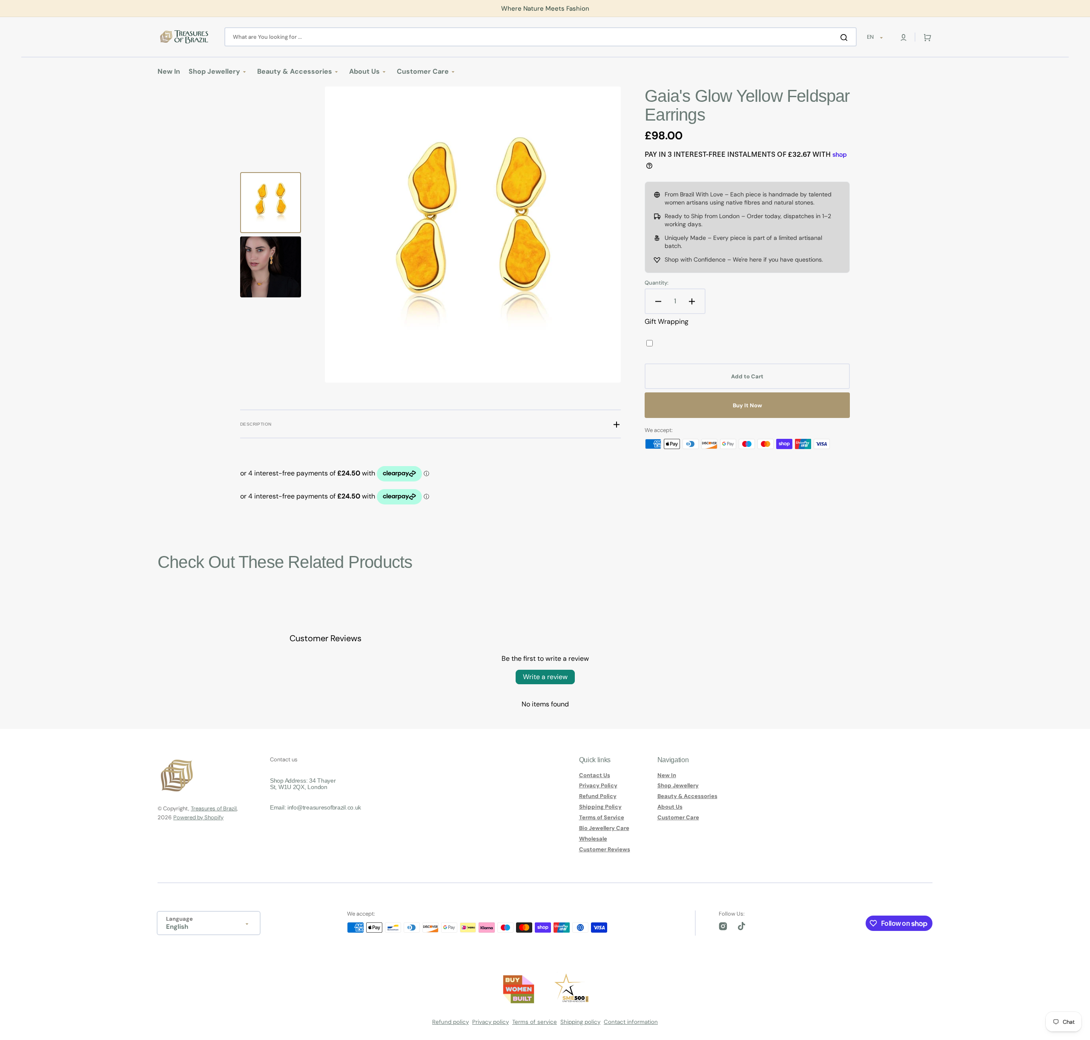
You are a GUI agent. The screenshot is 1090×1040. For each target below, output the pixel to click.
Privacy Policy (598, 785)
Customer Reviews (604, 849)
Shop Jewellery (678, 785)
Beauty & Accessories (687, 796)
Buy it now (747, 405)
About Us (670, 806)
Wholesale (593, 838)
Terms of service (534, 1022)
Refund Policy (598, 796)
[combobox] (540, 36)
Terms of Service (601, 817)
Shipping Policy (600, 806)
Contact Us (594, 775)
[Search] (846, 37)
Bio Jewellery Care (604, 828)
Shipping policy (580, 1022)
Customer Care (678, 817)
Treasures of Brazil (214, 808)
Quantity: (656, 282)
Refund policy (450, 1022)
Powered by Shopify (198, 817)
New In (666, 775)
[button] (903, 37)
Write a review (545, 676)
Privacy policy (490, 1022)
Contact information (631, 1022)
